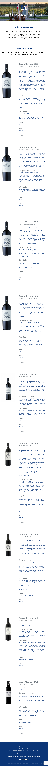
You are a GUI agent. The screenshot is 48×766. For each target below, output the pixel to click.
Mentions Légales (12, 756)
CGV (18, 756)
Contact (29, 756)
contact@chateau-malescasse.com (24, 746)
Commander (22, 135)
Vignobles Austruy (36, 756)
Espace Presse (23, 756)
